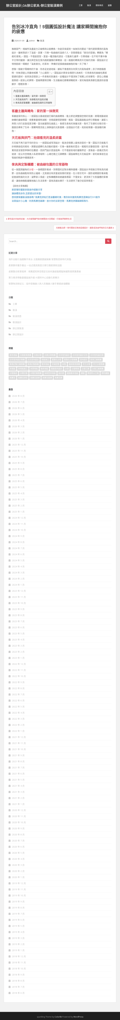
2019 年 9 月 (18, 901)
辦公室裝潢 (18, 328)
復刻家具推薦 (74, 364)
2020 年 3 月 (18, 864)
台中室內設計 (64, 355)
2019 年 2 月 (18, 944)
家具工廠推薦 (96, 359)
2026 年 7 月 (18, 402)
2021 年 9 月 (18, 755)
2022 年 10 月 (19, 676)
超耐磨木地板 (72, 373)
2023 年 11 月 (19, 596)
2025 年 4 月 (18, 493)
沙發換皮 (13, 373)
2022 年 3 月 (18, 718)
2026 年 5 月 (18, 414)
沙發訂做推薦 (36, 373)
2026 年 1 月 (18, 438)
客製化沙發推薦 (70, 359)
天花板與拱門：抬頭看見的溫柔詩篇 (31, 99)
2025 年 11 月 (19, 450)
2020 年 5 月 (18, 852)
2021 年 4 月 (18, 785)
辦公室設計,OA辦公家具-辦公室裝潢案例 (34, 5)
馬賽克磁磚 (47, 377)
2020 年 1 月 (18, 877)
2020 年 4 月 (18, 858)
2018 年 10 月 (19, 968)
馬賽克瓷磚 (35, 377)
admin (32, 40)
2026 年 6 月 (18, 408)
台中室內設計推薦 (17, 359)
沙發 (31, 169)
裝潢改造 (17, 316)
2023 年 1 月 (18, 657)
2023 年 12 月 (19, 590)
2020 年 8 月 (18, 834)
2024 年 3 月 (18, 572)
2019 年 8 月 (18, 907)
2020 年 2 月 (18, 871)
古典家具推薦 (25, 355)
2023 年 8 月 (18, 615)
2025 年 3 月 (18, 499)
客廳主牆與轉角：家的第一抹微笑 (30, 96)
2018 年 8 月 (18, 980)
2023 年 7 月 (18, 621)
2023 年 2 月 (18, 651)
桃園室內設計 (56, 368)
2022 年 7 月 (18, 694)
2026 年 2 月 (18, 432)
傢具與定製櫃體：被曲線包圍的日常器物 (33, 102)
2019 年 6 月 (18, 919)
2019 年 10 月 (19, 895)
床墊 (64, 364)
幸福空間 (55, 364)
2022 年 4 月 (18, 712)
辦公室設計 (18, 334)
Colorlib (58, 1016)
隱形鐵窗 (105, 373)
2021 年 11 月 (19, 743)
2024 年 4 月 (18, 566)
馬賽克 (12, 377)
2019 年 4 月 (18, 931)
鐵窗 (83, 373)
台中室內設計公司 (80, 355)
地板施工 (45, 359)
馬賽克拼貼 (23, 377)
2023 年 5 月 (18, 633)
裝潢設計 (17, 322)
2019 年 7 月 (18, 913)
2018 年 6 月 (18, 992)
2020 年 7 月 (18, 840)
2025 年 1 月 (18, 511)
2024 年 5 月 (18, 560)
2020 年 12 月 (19, 810)
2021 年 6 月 (18, 773)
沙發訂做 (24, 373)
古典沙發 (38, 355)
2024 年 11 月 (19, 523)
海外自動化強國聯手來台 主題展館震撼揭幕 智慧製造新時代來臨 (40, 259)
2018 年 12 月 (19, 956)
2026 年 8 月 (18, 395)
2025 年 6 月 (18, 481)
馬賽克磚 (58, 377)
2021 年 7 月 (18, 767)
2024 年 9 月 (18, 536)
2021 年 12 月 (19, 737)
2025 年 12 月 (19, 444)
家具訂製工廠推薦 (17, 364)
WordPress (78, 1016)
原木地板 (13, 355)
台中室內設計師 (96, 355)
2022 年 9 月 (18, 682)
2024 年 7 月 (18, 548)
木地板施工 (23, 368)
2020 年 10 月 (19, 822)
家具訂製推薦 (33, 364)
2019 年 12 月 (19, 883)
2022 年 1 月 (18, 730)
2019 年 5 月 (18, 925)
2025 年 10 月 (19, 456)
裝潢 (89, 5)
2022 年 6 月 (18, 700)
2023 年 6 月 (18, 627)
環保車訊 (99, 5)
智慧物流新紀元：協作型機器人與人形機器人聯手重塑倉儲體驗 (39, 283)
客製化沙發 (56, 359)
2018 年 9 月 (18, 974)
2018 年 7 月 (18, 986)
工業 (80, 5)
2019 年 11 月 (19, 889)
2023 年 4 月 (18, 639)
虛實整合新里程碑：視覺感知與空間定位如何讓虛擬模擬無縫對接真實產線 (45, 271)
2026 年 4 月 (18, 420)
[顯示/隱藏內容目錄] (48, 91)
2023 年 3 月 (18, 645)
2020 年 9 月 (18, 828)
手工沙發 (86, 364)
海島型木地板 (50, 373)
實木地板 (45, 364)
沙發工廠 (85, 368)
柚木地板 (44, 368)
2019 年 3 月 (18, 938)
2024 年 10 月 (19, 529)
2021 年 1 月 (18, 804)
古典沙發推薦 (50, 355)
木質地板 (34, 368)
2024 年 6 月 (18, 554)
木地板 (12, 368)
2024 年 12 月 (19, 517)
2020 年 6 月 (18, 846)
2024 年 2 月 (18, 578)
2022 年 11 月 (19, 670)
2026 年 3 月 (18, 426)
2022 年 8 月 (18, 688)
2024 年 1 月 (18, 584)
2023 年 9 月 (18, 609)
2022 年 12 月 (19, 663)
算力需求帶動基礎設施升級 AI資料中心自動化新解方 (34, 277)
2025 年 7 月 (18, 475)
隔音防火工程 (93, 373)
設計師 (61, 373)
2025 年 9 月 (18, 462)
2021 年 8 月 (18, 761)
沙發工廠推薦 (97, 368)
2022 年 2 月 (18, 724)
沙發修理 (75, 368)
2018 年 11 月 (19, 962)
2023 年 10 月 (19, 603)
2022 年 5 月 (18, 706)
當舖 (110, 5)
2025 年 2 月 (18, 505)
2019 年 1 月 (18, 950)
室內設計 (84, 359)
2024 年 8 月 (18, 542)
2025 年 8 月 (18, 469)
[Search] (108, 241)
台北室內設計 (33, 359)
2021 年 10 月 (19, 749)
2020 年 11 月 (19, 816)
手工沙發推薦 (98, 364)
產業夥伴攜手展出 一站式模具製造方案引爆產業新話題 (35, 265)
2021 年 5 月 (18, 779)
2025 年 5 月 (18, 487)
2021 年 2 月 (18, 797)
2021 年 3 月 (18, 791)
